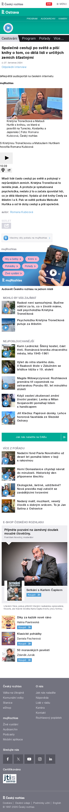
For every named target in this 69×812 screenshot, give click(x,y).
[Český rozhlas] (12, 4)
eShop (7, 707)
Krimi (31, 259)
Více (59, 38)
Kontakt (41, 712)
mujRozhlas (9, 249)
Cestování (9, 38)
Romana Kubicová (21, 212)
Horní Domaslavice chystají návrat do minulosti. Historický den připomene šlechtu (41, 472)
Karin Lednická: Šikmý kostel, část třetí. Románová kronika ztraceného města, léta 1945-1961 (42, 349)
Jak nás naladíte (46, 692)
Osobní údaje (22, 803)
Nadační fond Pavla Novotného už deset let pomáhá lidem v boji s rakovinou (40, 456)
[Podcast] (3, 170)
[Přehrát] (6, 158)
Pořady (44, 38)
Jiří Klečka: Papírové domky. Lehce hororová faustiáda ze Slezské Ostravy (41, 417)
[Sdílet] (9, 170)
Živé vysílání (12, 273)
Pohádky (10, 266)
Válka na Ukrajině (13, 692)
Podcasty (9, 734)
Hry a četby (11, 259)
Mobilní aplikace (13, 739)
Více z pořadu (14, 448)
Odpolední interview (14, 67)
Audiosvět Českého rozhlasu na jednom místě (27, 289)
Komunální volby (13, 697)
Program (32, 19)
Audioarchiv (48, 19)
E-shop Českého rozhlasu (23, 522)
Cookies (7, 803)
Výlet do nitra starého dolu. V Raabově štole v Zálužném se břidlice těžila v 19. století (39, 365)
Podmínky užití (41, 803)
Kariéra (40, 707)
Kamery (63, 19)
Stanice (7, 702)
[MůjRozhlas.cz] (6, 83)
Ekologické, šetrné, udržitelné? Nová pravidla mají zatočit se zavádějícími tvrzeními (39, 488)
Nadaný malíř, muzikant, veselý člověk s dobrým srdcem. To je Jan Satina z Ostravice (41, 504)
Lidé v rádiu (43, 702)
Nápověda (42, 697)
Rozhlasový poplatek (49, 717)
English (57, 803)
